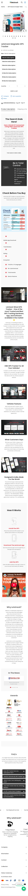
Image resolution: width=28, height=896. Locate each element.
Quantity (3, 86)
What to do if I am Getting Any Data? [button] (12, 781)
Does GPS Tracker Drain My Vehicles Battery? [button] (13, 786)
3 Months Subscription (8, 61)
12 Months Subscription (9, 69)
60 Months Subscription (9, 81)
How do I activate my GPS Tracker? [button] (13, 776)
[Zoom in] (23, 31)
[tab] (14, 771)
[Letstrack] (14, 2)
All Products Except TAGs (15, 7)
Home (3, 7)
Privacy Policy (5, 884)
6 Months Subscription (8, 65)
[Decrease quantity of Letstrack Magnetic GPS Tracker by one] (9, 86)
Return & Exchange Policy (8, 887)
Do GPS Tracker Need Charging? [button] (12, 791)
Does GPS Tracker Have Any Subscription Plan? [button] (11, 771)
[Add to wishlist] (23, 12)
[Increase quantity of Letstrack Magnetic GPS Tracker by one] (25, 86)
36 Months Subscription (9, 77)
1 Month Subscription (8, 57)
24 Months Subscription (9, 73)
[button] (25, 2)
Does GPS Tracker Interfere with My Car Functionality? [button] (13, 795)
